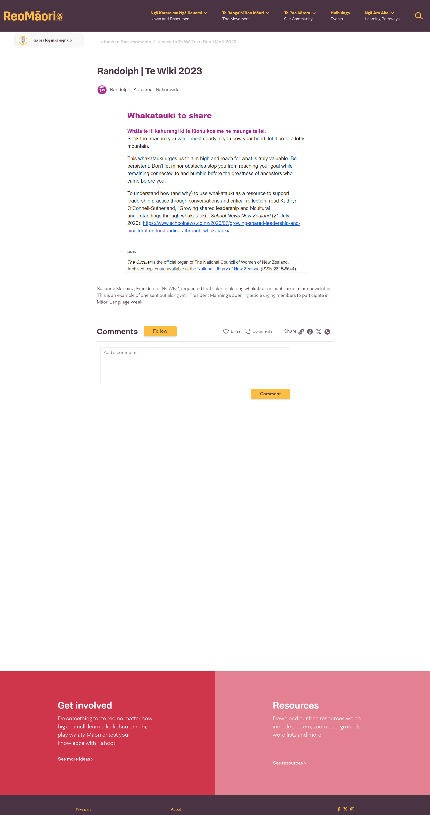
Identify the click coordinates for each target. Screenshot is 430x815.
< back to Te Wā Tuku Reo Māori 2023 (197, 42)
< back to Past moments (126, 42)
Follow (160, 331)
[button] (179, 16)
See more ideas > (76, 759)
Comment (270, 394)
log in (49, 40)
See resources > (289, 763)
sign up (65, 40)
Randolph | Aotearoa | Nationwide (144, 90)
